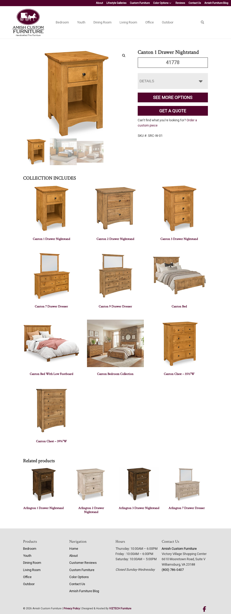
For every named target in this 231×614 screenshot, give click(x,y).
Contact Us (195, 2)
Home (73, 548)
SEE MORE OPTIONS (172, 97)
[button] (124, 55)
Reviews (180, 2)
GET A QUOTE (172, 110)
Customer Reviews (83, 563)
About (99, 2)
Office (149, 22)
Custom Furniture (140, 2)
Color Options (161, 2)
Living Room (128, 22)
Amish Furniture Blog (216, 2)
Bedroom (62, 22)
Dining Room (102, 22)
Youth (81, 22)
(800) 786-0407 (173, 570)
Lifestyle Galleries (116, 2)
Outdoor (167, 22)
